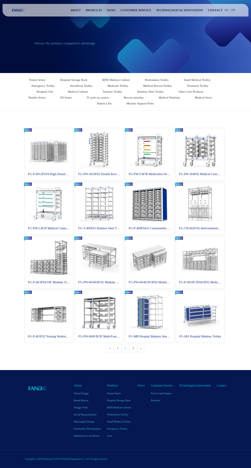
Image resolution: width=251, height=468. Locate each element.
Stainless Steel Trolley (150, 91)
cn (226, 10)
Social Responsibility (85, 414)
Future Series (37, 79)
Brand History (81, 400)
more (109, 435)
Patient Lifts (104, 103)
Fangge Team (81, 407)
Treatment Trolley (197, 85)
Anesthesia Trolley (81, 85)
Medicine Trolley (117, 85)
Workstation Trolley (157, 79)
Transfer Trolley (112, 91)
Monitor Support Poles (140, 103)
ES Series (66, 97)
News (111, 10)
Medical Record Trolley (157, 85)
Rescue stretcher (134, 97)
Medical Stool (203, 97)
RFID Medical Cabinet (116, 79)
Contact (215, 10)
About (75, 10)
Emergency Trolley (43, 85)
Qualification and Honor (87, 435)
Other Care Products (191, 91)
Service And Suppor (161, 393)
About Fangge (81, 393)
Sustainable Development (87, 428)
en (233, 10)
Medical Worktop (169, 97)
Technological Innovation (179, 10)
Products (94, 10)
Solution (155, 400)
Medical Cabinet (78, 91)
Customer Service (135, 10)
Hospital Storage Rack (73, 79)
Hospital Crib (45, 91)
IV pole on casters (98, 97)
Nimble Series (36, 97)
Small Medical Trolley (197, 79)
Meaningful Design (84, 421)
